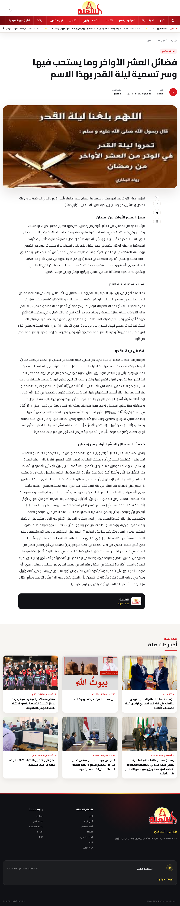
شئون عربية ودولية (19, 20)
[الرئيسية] (172, 20)
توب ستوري (56, 20)
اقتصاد (109, 20)
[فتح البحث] (8, 8)
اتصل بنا (40, 832)
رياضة (40, 20)
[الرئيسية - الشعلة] (90, 8)
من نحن (40, 816)
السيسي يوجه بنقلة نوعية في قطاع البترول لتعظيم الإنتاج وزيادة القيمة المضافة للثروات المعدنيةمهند (93, 765)
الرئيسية (174, 40)
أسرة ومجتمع (127, 20)
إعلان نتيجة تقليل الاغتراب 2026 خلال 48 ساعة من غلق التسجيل (32, 762)
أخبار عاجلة (148, 20)
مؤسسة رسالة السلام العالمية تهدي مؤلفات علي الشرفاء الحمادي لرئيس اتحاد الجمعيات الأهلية (149, 704)
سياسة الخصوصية (36, 827)
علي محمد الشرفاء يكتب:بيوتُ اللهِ (94, 699)
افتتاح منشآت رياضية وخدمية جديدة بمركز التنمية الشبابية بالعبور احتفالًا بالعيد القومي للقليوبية (34, 704)
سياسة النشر (38, 821)
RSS (41, 837)
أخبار (162, 20)
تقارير (72, 20)
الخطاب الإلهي (90, 20)
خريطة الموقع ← (164, 879)
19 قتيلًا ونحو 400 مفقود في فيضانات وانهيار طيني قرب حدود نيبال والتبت (118, 28)
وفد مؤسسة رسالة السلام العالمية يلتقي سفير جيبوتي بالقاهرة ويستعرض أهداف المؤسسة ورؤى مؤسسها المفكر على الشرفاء (150, 767)
